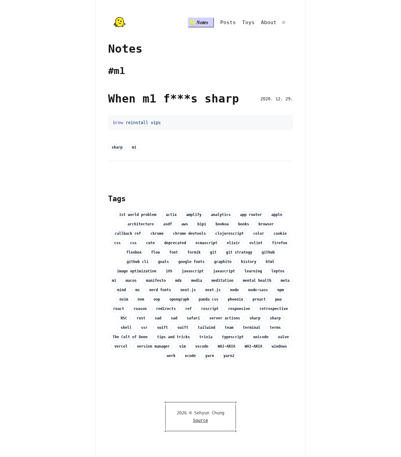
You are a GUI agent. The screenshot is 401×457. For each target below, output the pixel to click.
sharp (117, 147)
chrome (157, 233)
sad (158, 318)
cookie (280, 233)
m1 (134, 147)
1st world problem (137, 215)
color (258, 233)
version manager (153, 346)
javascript (193, 271)
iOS (169, 271)
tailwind (206, 327)
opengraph (179, 299)
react (118, 309)
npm (280, 290)
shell (126, 327)
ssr (144, 327)
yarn (209, 356)
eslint (256, 243)
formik (193, 252)
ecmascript (206, 243)
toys (248, 22)
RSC (124, 318)
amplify (193, 215)
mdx (178, 280)
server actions (224, 318)
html (270, 262)
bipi (201, 224)
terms (275, 327)
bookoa (222, 224)
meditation (222, 280)
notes (125, 48)
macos (131, 280)
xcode (190, 356)
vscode (201, 346)
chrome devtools (189, 233)
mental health (257, 280)
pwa (278, 299)
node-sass (258, 290)
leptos (277, 271)
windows (279, 346)
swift (162, 327)
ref (188, 309)
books (243, 224)
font (173, 252)
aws (184, 224)
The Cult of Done (130, 337)
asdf (167, 224)
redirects (166, 309)
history (248, 262)
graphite (223, 262)
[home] (119, 22)
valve (283, 337)
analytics (221, 215)
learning (253, 271)
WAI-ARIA (226, 346)
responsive (239, 309)
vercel (121, 346)
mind (121, 290)
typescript (233, 337)
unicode (260, 337)
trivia (205, 337)
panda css (208, 299)
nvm (141, 299)
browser (266, 224)
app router (251, 215)
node (234, 290)
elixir (233, 243)
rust (141, 318)
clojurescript (229, 233)
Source (200, 420)
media (196, 280)
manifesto (156, 280)
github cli (137, 262)
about (269, 22)
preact (259, 299)
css (117, 243)
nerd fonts (160, 290)
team (229, 327)
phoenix (235, 299)
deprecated (175, 243)
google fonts (191, 262)
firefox (279, 243)
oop (157, 299)
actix (171, 215)
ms (137, 290)
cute (150, 243)
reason (140, 309)
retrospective (273, 309)
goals (163, 262)
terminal (251, 327)
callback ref (128, 233)
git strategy (239, 252)
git (213, 252)
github (268, 252)
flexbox (134, 252)
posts (228, 22)
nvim (123, 299)
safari (193, 318)
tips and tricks (173, 337)
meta (285, 280)
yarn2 (228, 356)
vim (182, 346)
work (171, 356)
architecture (141, 224)
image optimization (136, 271)
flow (155, 252)
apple (276, 215)
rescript (210, 309)
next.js (188, 290)
